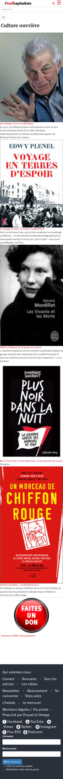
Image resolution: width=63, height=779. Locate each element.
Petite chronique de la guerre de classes (21, 347)
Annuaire (29, 679)
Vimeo (8, 727)
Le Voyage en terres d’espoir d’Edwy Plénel (22, 229)
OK (3, 17)
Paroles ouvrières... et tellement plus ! (19, 585)
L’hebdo (8, 703)
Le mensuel (32, 703)
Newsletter (10, 691)
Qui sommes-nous (16, 672)
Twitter (26, 727)
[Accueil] (16, 3)
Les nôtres (30, 684)
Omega (43, 715)
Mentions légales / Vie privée (25, 710)
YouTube (37, 722)
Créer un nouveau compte (19, 766)
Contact (8, 679)
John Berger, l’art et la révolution (16, 124)
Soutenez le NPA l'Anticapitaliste (18, 636)
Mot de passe (9, 749)
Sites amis (33, 696)
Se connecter (13, 762)
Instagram (48, 727)
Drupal (28, 715)
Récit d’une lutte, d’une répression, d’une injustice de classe (31, 461)
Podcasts (35, 732)
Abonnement (37, 691)
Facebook (14, 722)
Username (7, 736)
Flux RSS (14, 732)
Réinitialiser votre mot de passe (22, 770)
